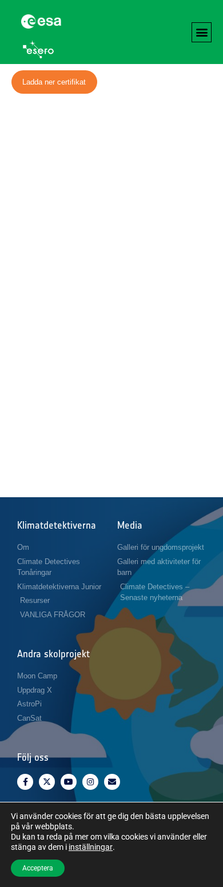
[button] (202, 32)
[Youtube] (69, 782)
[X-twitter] (47, 782)
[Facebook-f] (25, 782)
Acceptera (37, 868)
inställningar (91, 847)
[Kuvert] (112, 782)
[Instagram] (90, 782)
